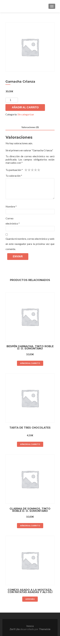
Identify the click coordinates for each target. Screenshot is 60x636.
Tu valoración (14, 175)
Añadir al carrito (25, 107)
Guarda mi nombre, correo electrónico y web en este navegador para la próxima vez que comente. (30, 243)
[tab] (30, 127)
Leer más (30, 599)
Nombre (11, 206)
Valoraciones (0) (30, 127)
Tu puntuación (14, 169)
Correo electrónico (13, 221)
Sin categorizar (26, 114)
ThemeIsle (44, 629)
